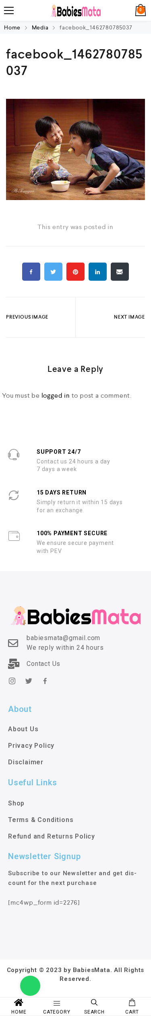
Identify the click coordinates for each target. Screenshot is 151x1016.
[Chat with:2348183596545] (30, 986)
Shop (16, 803)
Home (13, 27)
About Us (23, 729)
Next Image (129, 317)
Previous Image (27, 317)
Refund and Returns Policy (51, 836)
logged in (55, 395)
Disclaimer (25, 762)
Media (40, 27)
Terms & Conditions (40, 820)
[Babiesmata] (76, 10)
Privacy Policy (31, 745)
